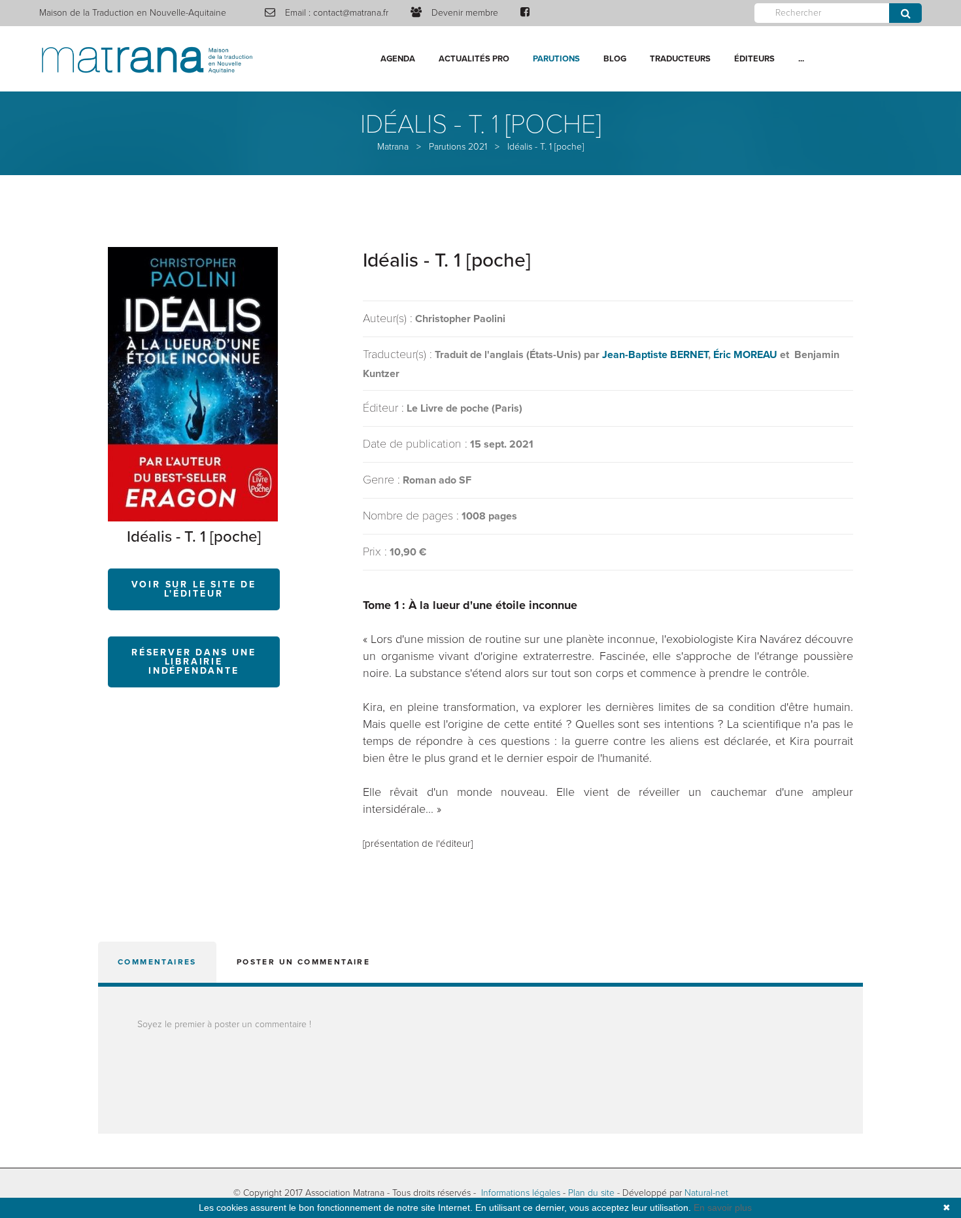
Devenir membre (464, 12)
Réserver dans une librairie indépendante (193, 661)
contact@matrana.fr (350, 12)
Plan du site (591, 1192)
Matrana (393, 146)
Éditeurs (754, 59)
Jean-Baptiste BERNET (655, 354)
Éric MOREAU (745, 354)
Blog (614, 59)
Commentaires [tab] (157, 961)
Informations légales (520, 1192)
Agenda (397, 59)
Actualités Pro (474, 59)
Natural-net (706, 1192)
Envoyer (905, 13)
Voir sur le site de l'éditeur (193, 589)
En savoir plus (723, 1207)
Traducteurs (680, 59)
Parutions (556, 59)
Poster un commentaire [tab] (303, 961)
